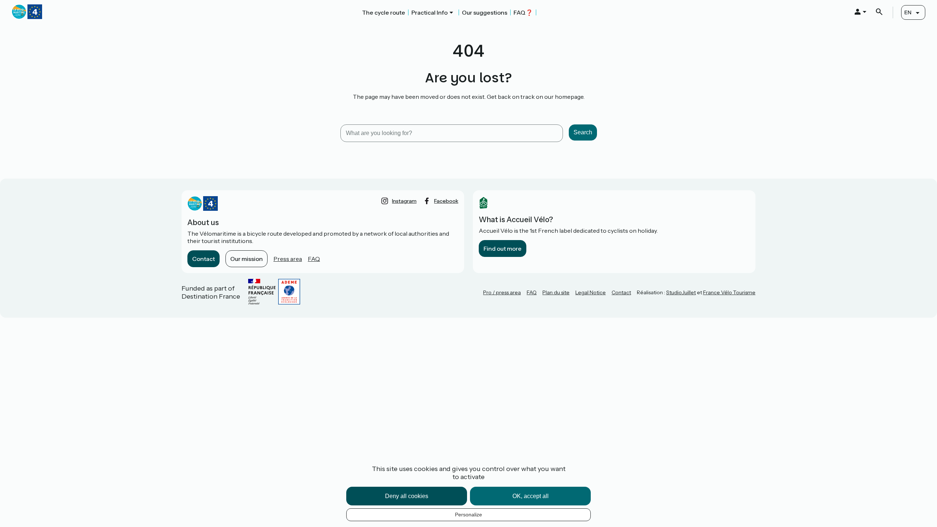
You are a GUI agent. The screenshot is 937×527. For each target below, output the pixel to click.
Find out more (503, 248)
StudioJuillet (681, 292)
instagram (404, 201)
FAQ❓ (523, 12)
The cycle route (383, 12)
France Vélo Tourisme (729, 292)
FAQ (314, 258)
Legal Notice (590, 292)
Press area (287, 258)
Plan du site (556, 292)
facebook (446, 201)
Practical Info (429, 12)
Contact (203, 258)
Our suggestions (484, 12)
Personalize (468, 514)
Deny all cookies (406, 496)
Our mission (246, 258)
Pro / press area (502, 292)
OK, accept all (530, 496)
